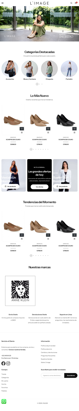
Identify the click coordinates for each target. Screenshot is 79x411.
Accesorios (10, 79)
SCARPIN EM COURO (13, 139)
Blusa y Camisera (30, 79)
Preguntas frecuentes (48, 356)
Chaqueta (49, 79)
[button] (38, 38)
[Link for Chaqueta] (49, 68)
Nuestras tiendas (46, 359)
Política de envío (46, 349)
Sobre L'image (45, 362)
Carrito (3, 384)
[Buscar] (71, 3)
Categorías (5, 377)
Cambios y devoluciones (49, 352)
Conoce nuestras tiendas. (17, 350)
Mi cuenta (4, 381)
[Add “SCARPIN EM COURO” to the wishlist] (22, 128)
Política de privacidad (48, 346)
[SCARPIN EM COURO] (13, 119)
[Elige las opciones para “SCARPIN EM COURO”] (22, 132)
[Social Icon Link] (3, 363)
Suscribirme (71, 375)
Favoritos (4, 387)
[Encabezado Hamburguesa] (3, 3)
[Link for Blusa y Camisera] (29, 68)
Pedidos (4, 391)
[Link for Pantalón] (69, 68)
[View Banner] (20, 291)
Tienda (3, 374)
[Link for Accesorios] (9, 68)
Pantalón (69, 79)
